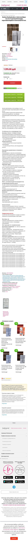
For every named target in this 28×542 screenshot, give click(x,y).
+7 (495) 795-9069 (22, 5)
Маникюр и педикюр (7, 444)
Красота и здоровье (7, 450)
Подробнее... (19, 88)
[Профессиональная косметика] (5, 5)
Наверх (14, 422)
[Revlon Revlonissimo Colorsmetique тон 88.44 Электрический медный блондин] (21, 330)
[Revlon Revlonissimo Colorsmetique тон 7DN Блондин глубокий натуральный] (21, 357)
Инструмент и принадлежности (9, 438)
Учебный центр (4, 458)
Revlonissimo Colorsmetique (11, 59)
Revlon (6, 57)
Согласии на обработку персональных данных (14, 505)
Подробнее (4, 403)
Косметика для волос (7, 441)
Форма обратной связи (14, 492)
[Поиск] (26, 8)
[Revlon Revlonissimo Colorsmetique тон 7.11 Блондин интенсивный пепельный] (7, 357)
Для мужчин (5, 447)
